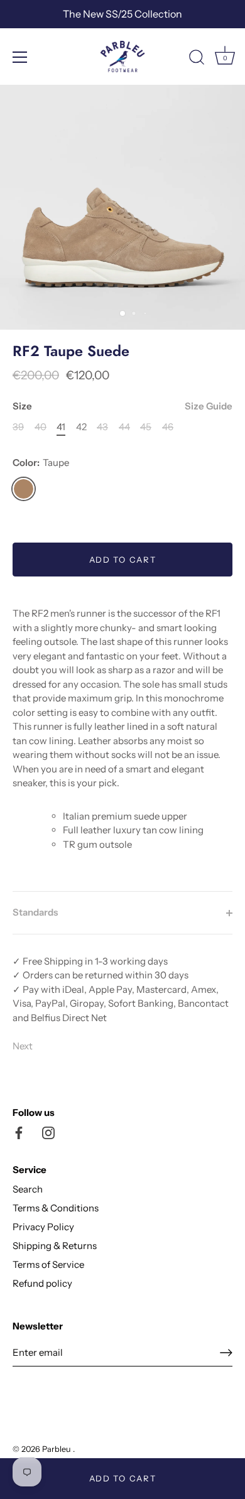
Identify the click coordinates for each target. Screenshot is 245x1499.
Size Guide (208, 406)
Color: (41, 462)
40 (40, 427)
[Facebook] (19, 1132)
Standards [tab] (35, 912)
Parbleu (57, 1449)
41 (61, 427)
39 (18, 427)
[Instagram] (48, 1132)
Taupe (24, 489)
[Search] (196, 59)
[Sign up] (226, 1352)
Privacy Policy (43, 1227)
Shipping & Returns (55, 1246)
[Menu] (20, 57)
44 (124, 427)
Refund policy (42, 1283)
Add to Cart (122, 1478)
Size (122, 406)
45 (145, 427)
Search (28, 1189)
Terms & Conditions (56, 1208)
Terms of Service (48, 1264)
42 (81, 427)
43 (102, 427)
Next (23, 1046)
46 (167, 427)
